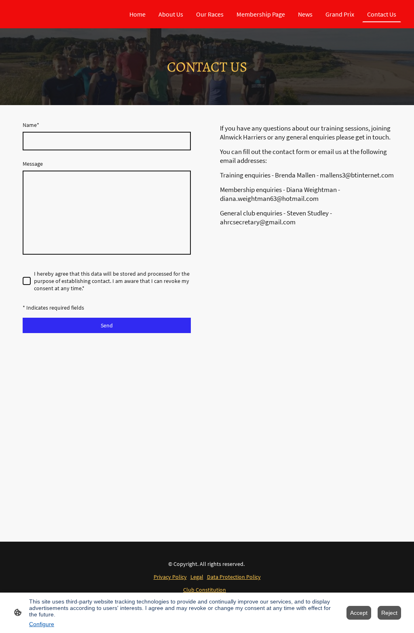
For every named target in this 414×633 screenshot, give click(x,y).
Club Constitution (204, 589)
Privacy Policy (170, 576)
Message (33, 163)
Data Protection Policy (234, 576)
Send (107, 325)
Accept (359, 613)
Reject (389, 613)
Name (31, 125)
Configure (41, 624)
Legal (196, 576)
